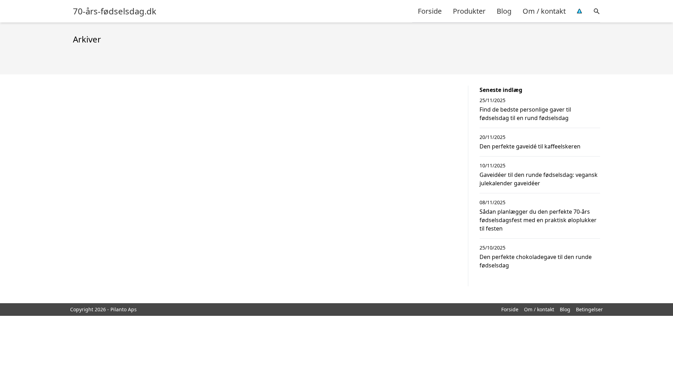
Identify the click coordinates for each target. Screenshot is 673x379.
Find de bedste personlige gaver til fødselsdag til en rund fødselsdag (525, 114)
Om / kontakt (544, 11)
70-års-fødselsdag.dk (114, 11)
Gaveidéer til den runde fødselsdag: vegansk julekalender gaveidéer (539, 179)
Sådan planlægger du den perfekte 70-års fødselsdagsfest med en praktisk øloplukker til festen (538, 220)
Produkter (469, 11)
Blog (504, 11)
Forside (430, 11)
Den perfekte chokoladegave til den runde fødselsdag (536, 261)
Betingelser (589, 309)
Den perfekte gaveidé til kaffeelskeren (530, 146)
